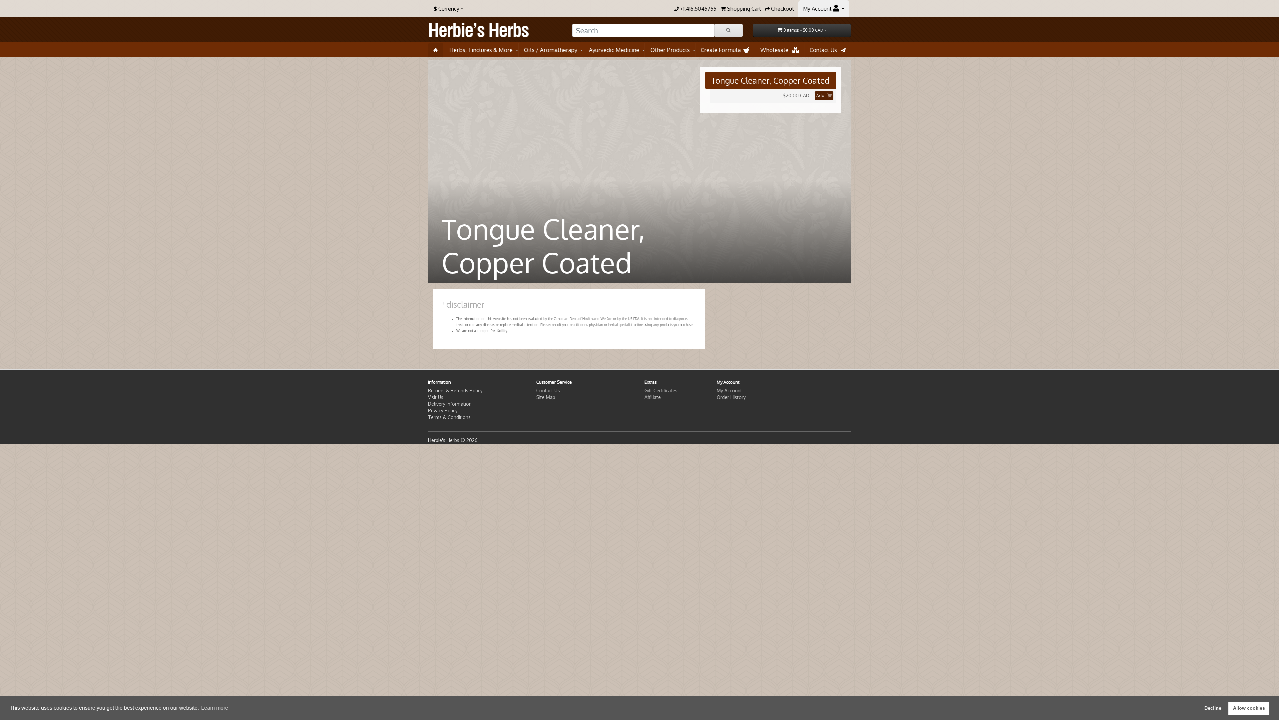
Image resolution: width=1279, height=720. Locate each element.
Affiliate (652, 397)
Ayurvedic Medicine (614, 49)
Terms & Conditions (449, 417)
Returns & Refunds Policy (455, 390)
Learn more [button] (214, 708)
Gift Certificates (660, 390)
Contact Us (825, 49)
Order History (731, 397)
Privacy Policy (443, 410)
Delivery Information (450, 404)
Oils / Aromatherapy (550, 49)
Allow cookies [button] (1249, 708)
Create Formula (722, 49)
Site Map (545, 397)
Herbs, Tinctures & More (481, 49)
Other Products (670, 49)
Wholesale (776, 49)
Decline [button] (1212, 708)
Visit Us (435, 397)
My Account (729, 390)
